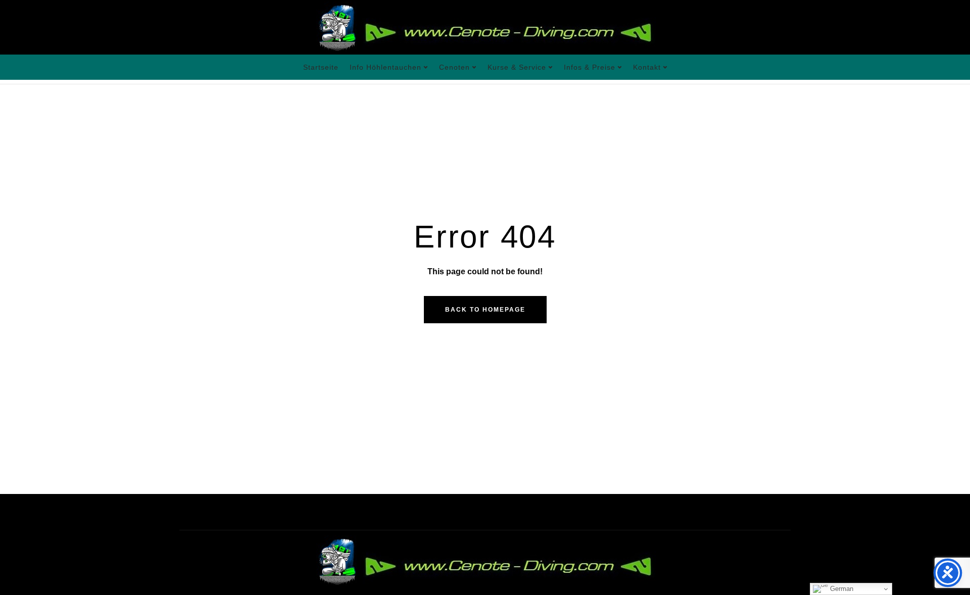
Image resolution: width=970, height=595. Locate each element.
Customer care (357, 512)
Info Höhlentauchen (385, 67)
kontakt (647, 67)
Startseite (320, 67)
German (840, 588)
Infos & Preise (589, 67)
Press (300, 512)
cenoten (454, 67)
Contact (419, 512)
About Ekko (201, 512)
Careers (256, 512)
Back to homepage (485, 309)
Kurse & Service (517, 67)
